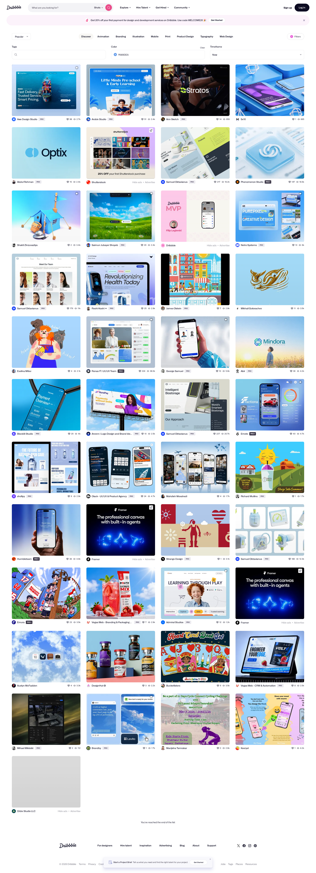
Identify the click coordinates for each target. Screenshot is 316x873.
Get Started (217, 20)
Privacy (92, 864)
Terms (82, 864)
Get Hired (161, 7)
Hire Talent (142, 7)
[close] (304, 20)
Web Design (226, 36)
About (196, 845)
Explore (124, 7)
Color (114, 46)
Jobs (223, 864)
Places (239, 864)
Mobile (154, 36)
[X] (238, 845)
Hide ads (137, 182)
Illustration (138, 36)
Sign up (288, 7)
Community (180, 7)
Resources (251, 864)
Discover (86, 36)
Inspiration (145, 845)
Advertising (165, 845)
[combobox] (60, 7)
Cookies (103, 864)
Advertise (150, 182)
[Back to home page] (14, 7)
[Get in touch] (61, 110)
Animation (103, 36)
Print (167, 36)
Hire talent (126, 845)
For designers (104, 845)
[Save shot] (68, 110)
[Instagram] (249, 845)
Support (211, 845)
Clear (202, 47)
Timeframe (216, 46)
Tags (14, 46)
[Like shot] (74, 110)
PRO (41, 119)
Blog (182, 845)
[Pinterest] (255, 845)
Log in (302, 7)
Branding (121, 36)
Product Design (185, 36)
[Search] (108, 7)
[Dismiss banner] (210, 859)
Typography (206, 36)
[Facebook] (244, 845)
